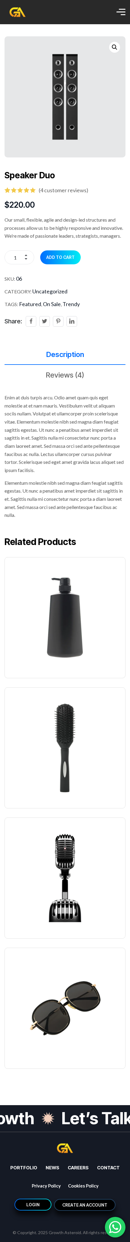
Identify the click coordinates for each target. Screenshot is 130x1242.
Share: (13, 321)
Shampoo (22, 659)
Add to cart (60, 257)
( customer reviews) (63, 190)
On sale (52, 304)
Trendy (71, 304)
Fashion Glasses (33, 1049)
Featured (30, 304)
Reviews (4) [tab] (65, 375)
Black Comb (26, 789)
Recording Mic (29, 919)
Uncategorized (49, 291)
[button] (114, 47)
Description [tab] (65, 354)
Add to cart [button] (69, 603)
